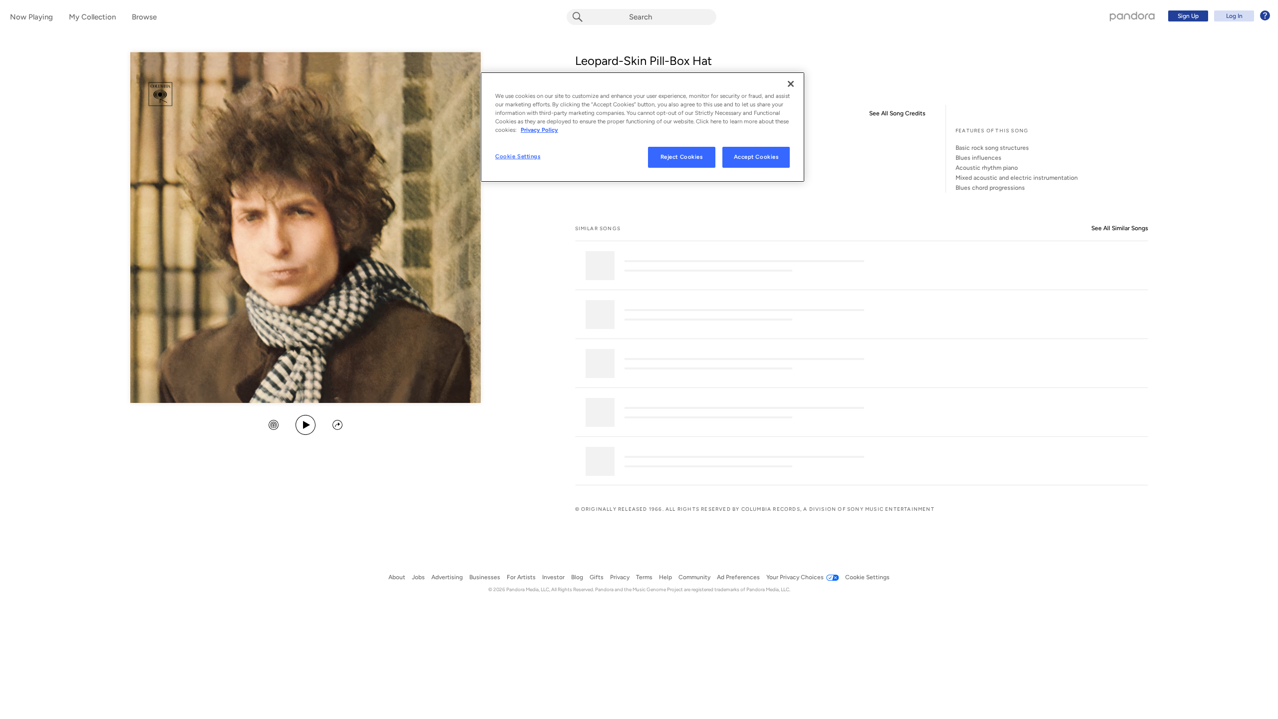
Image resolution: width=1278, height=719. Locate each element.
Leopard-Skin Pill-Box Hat (643, 60)
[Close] (791, 84)
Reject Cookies (681, 156)
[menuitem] (1217, 16)
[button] (274, 426)
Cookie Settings (518, 156)
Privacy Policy (539, 129)
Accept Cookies (756, 156)
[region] (642, 127)
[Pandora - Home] (1132, 16)
